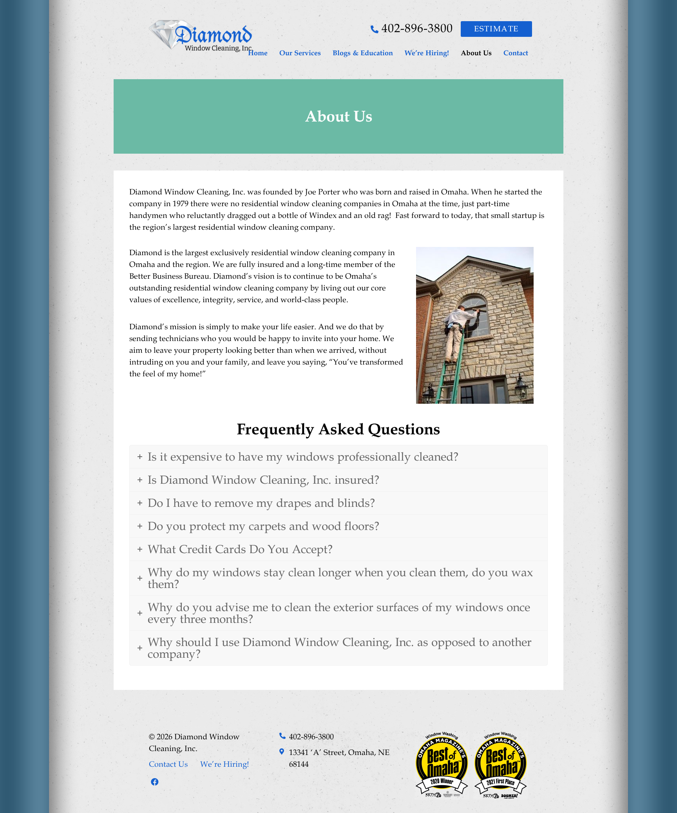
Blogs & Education (363, 53)
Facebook (155, 782)
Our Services (300, 53)
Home (258, 53)
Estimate (496, 29)
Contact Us (168, 764)
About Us (476, 53)
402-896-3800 (417, 28)
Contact (515, 53)
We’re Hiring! (427, 53)
